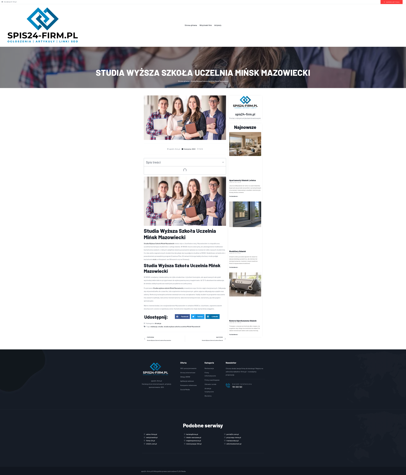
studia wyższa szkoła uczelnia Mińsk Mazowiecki (182, 326)
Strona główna (191, 25)
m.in (154, 259)
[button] (223, 162)
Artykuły (217, 25)
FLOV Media (181, 471)
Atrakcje (158, 323)
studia (160, 326)
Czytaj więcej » (233, 196)
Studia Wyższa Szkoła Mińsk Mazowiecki (159, 243)
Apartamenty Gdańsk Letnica (242, 180)
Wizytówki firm (206, 25)
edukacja (153, 326)
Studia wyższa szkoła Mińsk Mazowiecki (168, 288)
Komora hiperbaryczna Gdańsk (242, 321)
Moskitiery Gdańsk (237, 251)
